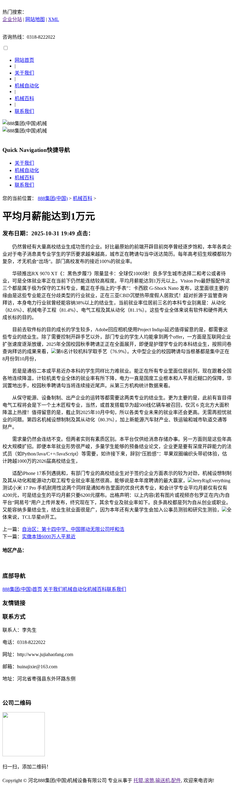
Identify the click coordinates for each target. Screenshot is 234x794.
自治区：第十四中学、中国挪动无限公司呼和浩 (73, 529)
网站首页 (24, 60)
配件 (176, 780)
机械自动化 (27, 85)
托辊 (138, 780)
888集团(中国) (53, 198)
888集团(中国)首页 (22, 589)
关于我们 (24, 73)
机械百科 (24, 98)
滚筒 (149, 780)
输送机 (162, 780)
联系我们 (24, 111)
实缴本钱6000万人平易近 (49, 536)
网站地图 (35, 19)
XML (53, 19)
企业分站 (12, 19)
